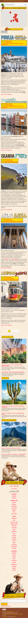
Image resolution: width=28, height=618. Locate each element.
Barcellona (15, 259)
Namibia (14, 496)
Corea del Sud (14, 522)
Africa (14, 494)
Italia (10, 42)
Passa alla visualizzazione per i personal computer (14, 0)
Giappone (14, 525)
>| (18, 331)
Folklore (17, 43)
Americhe (14, 500)
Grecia (10, 220)
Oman (14, 543)
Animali (16, 162)
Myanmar (14, 539)
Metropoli (5, 106)
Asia (14, 516)
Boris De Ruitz (8, 103)
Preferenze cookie (9, 611)
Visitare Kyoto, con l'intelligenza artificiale (13, 372)
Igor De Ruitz (8, 41)
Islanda (11, 160)
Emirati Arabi (14, 524)
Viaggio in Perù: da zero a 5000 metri (11, 448)
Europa (7, 42)
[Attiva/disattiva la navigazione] (25, 5)
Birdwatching (11, 162)
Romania (14, 566)
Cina (14, 520)
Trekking (10, 106)
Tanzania (14, 498)
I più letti (14, 488)
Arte (6, 44)
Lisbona (7, 259)
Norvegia (11, 105)
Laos (14, 533)
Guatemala (14, 506)
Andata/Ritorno (9, 4)
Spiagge (3, 44)
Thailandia (14, 546)
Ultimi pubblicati (14, 486)
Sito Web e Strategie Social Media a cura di (12, 614)
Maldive (14, 535)
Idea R (14, 616)
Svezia (14, 570)
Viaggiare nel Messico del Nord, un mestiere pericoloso (13, 407)
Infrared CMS (5, 616)
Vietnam (14, 548)
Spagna (14, 568)
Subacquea (5, 43)
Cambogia (14, 518)
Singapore (14, 544)
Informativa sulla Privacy (6, 606)
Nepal (14, 541)
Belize (14, 502)
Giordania (14, 527)
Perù (14, 512)
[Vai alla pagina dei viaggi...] (2, 4)
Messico (14, 510)
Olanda (14, 562)
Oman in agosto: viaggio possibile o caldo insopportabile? (12, 365)
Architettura (12, 43)
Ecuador (14, 504)
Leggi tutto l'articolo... (7, 94)
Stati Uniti (14, 513)
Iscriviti (4, 604)
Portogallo (11, 278)
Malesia (14, 537)
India (14, 529)
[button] (15, 17)
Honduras (14, 508)
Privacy (3, 611)
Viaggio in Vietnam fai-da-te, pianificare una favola (13, 414)
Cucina (21, 43)
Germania (14, 553)
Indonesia (14, 531)
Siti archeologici (12, 221)
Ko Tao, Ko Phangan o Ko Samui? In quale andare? (14, 454)
